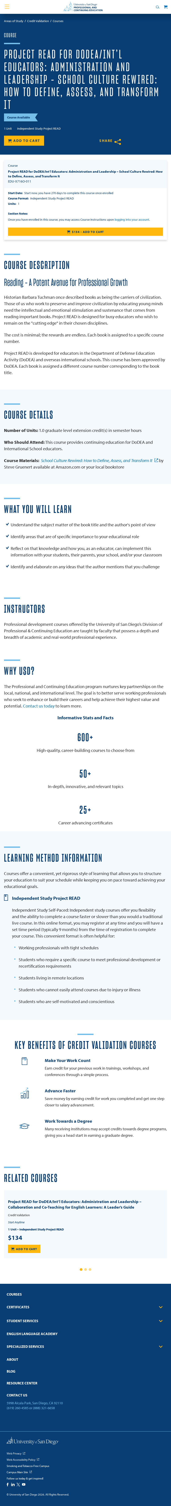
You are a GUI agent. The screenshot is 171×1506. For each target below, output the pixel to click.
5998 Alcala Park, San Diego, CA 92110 (35, 1403)
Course (10, 35)
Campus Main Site (17, 1472)
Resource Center (22, 1383)
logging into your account (132, 220)
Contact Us (17, 1395)
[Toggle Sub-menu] (160, 1307)
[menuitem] (85, 1296)
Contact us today (39, 706)
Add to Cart (26, 140)
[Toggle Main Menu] (7, 7)
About (12, 1359)
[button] (81, 1269)
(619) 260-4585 (17, 1408)
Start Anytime (16, 1222)
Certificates (18, 1307)
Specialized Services (25, 1346)
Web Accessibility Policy (21, 1459)
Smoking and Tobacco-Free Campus (28, 1466)
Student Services (22, 1321)
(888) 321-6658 (44, 1408)
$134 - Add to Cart (88, 232)
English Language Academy (32, 1334)
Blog (11, 1371)
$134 (15, 1237)
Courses (14, 1294)
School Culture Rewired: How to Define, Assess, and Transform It (96, 460)
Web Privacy (14, 1453)
